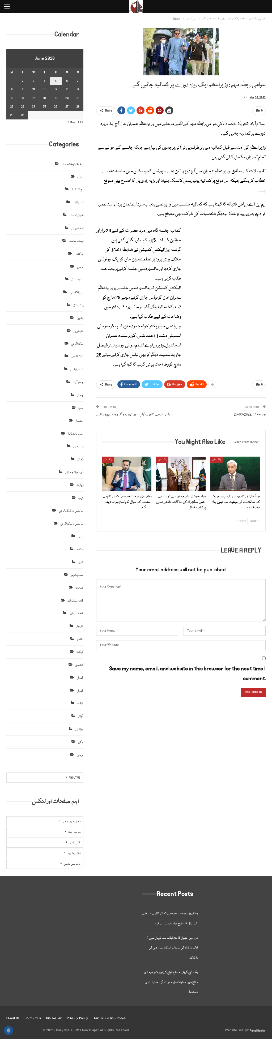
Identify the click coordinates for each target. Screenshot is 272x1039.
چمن (80, 395)
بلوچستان (77, 279)
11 (44, 89)
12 (55, 89)
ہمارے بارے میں (71, 821)
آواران (80, 176)
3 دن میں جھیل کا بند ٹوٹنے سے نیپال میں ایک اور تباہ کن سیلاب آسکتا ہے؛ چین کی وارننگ (172, 947)
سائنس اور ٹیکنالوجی (71, 510)
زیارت (79, 485)
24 (33, 106)
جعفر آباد (78, 382)
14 (77, 89)
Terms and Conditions (110, 1018)
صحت (79, 587)
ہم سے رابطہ (74, 832)
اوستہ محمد (76, 241)
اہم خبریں (77, 228)
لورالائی (79, 729)
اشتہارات (78, 202)
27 (67, 106)
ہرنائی (80, 755)
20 (67, 98)
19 (55, 98)
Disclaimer (54, 1018)
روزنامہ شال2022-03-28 (250, 414)
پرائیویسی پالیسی (71, 864)
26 (55, 106)
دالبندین (78, 446)
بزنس (80, 266)
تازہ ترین (78, 331)
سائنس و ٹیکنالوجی (71, 523)
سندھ (79, 549)
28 (77, 106)
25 (44, 106)
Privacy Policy (77, 1018)
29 (11, 115)
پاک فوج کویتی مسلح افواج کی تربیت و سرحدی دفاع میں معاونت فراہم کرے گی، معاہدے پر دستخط (171, 982)
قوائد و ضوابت (73, 853)
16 (22, 98)
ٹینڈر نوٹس (76, 369)
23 (22, 106)
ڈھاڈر (80, 459)
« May (71, 122)
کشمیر (79, 665)
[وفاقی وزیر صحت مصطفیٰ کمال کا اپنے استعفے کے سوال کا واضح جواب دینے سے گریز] (126, 474)
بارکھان (79, 253)
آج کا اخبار (77, 189)
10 (33, 89)
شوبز (80, 562)
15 (11, 98)
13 (67, 89)
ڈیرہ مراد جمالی (74, 472)
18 (44, 98)
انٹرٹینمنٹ (76, 215)
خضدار (79, 420)
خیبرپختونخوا (75, 433)
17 (33, 98)
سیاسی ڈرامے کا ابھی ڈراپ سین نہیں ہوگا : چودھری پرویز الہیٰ (134, 414)
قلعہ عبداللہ (76, 613)
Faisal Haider (258, 1031)
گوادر (80, 716)
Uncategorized (72, 164)
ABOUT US (74, 778)
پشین (80, 318)
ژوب (80, 498)
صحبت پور (77, 575)
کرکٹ (79, 652)
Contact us (33, 1018)
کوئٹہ (80, 703)
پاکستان (108, 460)
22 (11, 106)
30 (22, 115)
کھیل (80, 677)
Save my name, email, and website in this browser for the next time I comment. (187, 673)
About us (12, 1018)
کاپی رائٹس (74, 843)
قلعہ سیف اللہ (75, 600)
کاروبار (79, 626)
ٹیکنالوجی (77, 343)
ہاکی (80, 742)
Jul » (80, 122)
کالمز (80, 639)
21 (77, 98)
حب (80, 408)
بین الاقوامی (76, 292)
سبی (80, 536)
